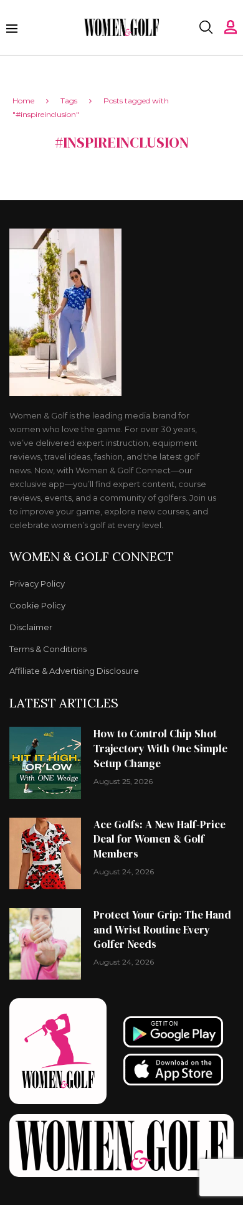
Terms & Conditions (48, 649)
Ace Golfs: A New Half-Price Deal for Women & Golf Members (159, 839)
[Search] (205, 27)
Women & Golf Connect (91, 557)
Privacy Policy (37, 584)
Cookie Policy (37, 606)
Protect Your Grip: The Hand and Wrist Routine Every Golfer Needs (162, 929)
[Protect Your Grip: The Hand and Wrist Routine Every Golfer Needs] (45, 944)
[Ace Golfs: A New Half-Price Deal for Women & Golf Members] (45, 853)
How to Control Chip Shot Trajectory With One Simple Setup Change (160, 748)
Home (23, 100)
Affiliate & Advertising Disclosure (74, 671)
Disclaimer (30, 627)
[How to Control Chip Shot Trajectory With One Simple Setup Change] (45, 762)
